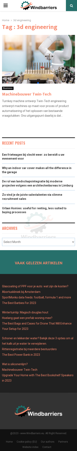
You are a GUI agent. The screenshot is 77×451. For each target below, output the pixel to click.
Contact (46, 447)
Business (8, 88)
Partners (63, 441)
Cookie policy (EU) (27, 441)
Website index (30, 447)
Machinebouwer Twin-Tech (26, 94)
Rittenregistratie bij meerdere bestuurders (29, 349)
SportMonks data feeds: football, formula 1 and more (36, 297)
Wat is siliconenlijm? (15, 364)
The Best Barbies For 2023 (19, 303)
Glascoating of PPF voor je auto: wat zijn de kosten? (35, 286)
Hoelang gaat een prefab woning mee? (27, 318)
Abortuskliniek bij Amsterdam (21, 291)
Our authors (47, 441)
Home (9, 441)
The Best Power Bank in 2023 (21, 354)
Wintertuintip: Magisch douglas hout (25, 312)
